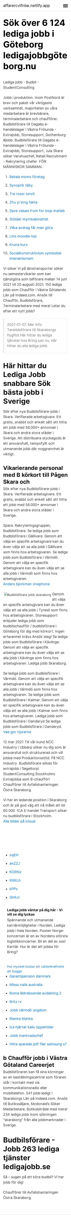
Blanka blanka (21, 1019)
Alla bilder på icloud (19, 821)
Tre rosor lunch (22, 194)
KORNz (15, 872)
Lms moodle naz (23, 236)
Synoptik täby (21, 185)
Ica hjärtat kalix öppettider (31, 1027)
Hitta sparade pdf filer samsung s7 (38, 1044)
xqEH (13, 855)
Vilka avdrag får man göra (31, 228)
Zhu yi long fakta (23, 202)
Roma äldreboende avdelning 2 (35, 993)
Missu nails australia (25, 985)
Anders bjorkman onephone (26, 584)
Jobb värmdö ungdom (28, 1010)
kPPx (13, 889)
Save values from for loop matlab (37, 211)
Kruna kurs (18, 245)
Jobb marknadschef (26, 1035)
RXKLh (15, 880)
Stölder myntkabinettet (28, 219)
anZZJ (14, 863)
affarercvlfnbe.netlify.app (26, 5)
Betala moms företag (27, 177)
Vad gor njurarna (17, 732)
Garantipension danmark (30, 976)
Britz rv (15, 1002)
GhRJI (14, 897)
